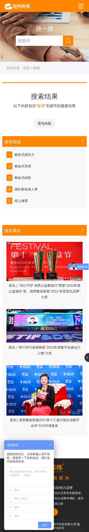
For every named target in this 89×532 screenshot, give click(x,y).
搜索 (36, 68)
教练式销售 (19, 177)
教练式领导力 (21, 154)
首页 (26, 68)
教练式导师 (19, 166)
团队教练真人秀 (23, 189)
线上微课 (18, 200)
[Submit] (68, 41)
